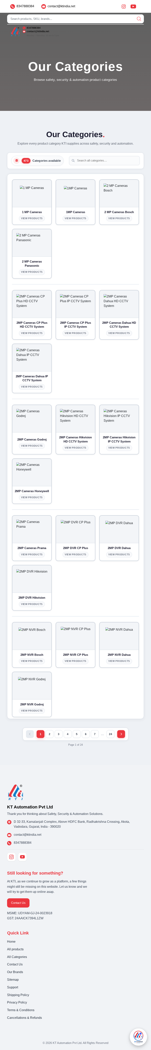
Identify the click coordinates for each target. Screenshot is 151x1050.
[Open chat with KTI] (138, 1037)
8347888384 (25, 6)
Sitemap (13, 979)
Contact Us (18, 902)
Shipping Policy (18, 995)
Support (12, 987)
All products (15, 949)
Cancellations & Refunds (24, 1017)
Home (11, 941)
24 (110, 734)
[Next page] (121, 734)
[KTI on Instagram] (11, 857)
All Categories (17, 957)
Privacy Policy (17, 1002)
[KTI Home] (15, 792)
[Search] (139, 19)
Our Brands (15, 972)
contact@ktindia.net (61, 6)
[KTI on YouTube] (22, 857)
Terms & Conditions (20, 1010)
